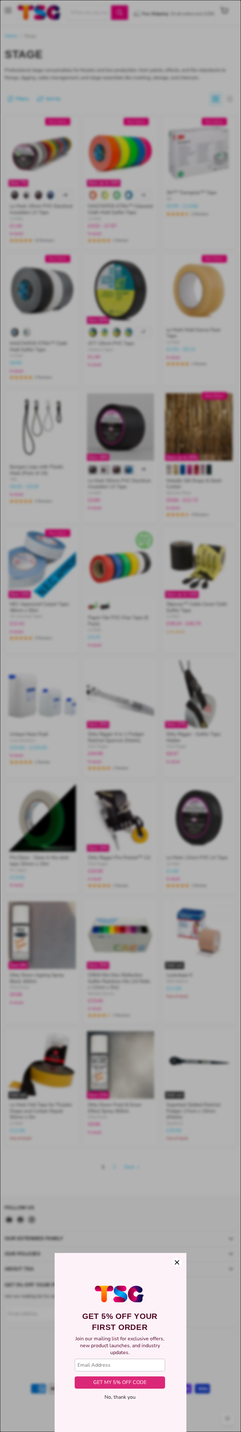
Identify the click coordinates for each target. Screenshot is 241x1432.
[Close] (177, 1262)
